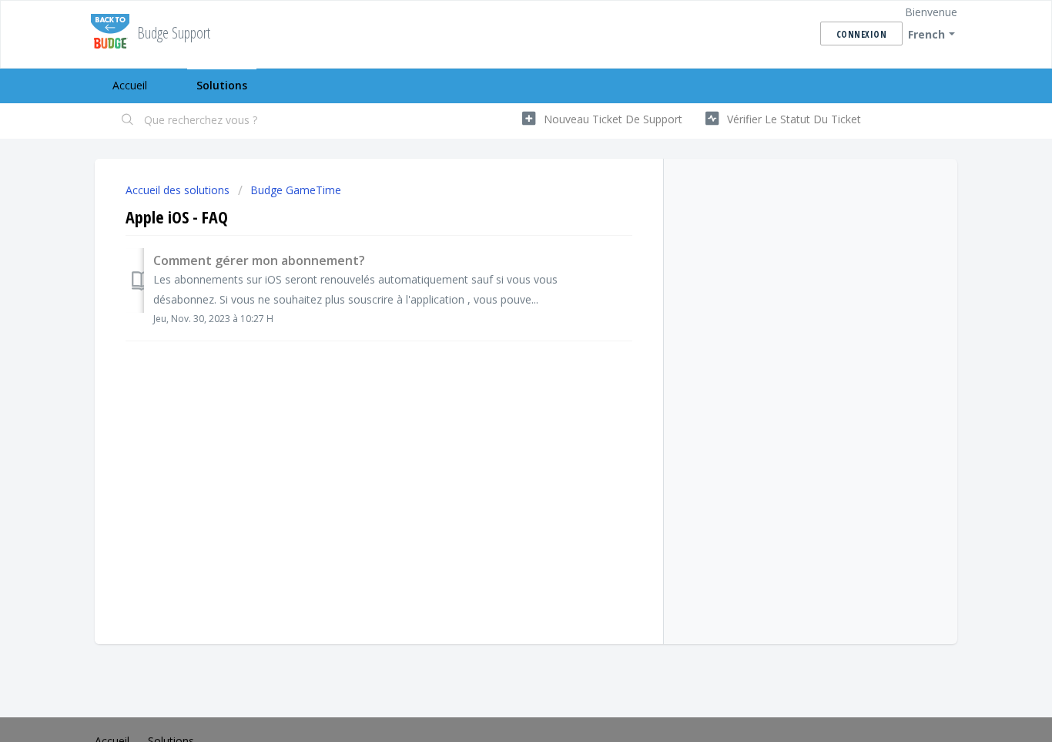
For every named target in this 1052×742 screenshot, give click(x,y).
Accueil (129, 85)
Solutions (221, 85)
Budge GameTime (295, 190)
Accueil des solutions (179, 190)
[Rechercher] (127, 121)
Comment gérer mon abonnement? (259, 260)
